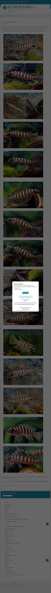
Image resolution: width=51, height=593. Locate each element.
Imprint (28, 308)
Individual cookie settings (25, 299)
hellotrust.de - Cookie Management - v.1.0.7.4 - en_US (25, 310)
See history (25, 300)
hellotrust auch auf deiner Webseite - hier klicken (26, 304)
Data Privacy (24, 308)
